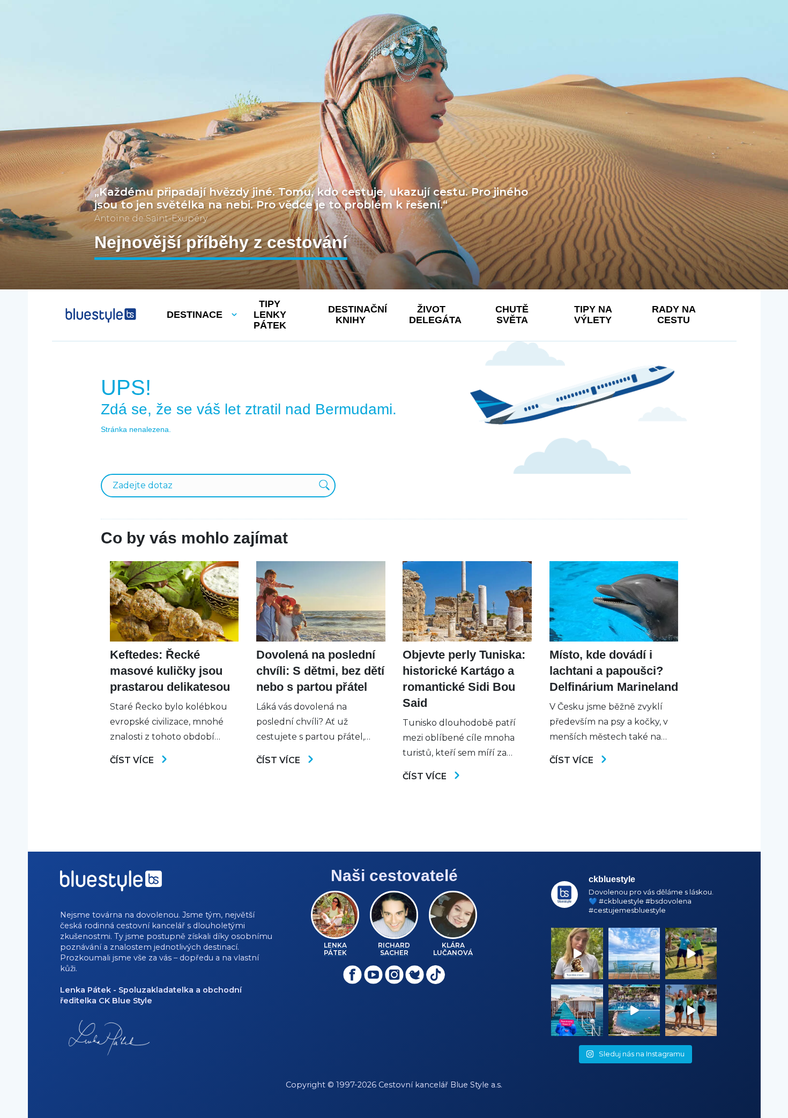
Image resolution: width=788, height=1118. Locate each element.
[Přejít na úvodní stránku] (101, 315)
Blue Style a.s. (476, 1085)
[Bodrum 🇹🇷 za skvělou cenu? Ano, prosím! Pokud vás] (634, 1010)
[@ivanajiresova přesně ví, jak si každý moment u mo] (577, 953)
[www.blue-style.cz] (111, 884)
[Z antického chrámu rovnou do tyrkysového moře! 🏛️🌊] (577, 1010)
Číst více (133, 760)
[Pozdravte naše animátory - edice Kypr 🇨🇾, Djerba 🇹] (691, 1010)
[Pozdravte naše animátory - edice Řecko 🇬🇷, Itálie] (691, 953)
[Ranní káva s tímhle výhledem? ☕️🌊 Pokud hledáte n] (634, 953)
